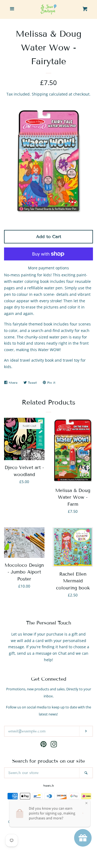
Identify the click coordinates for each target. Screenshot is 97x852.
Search (48, 785)
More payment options (48, 267)
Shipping (40, 94)
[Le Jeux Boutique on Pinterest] (43, 745)
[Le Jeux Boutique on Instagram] (54, 745)
